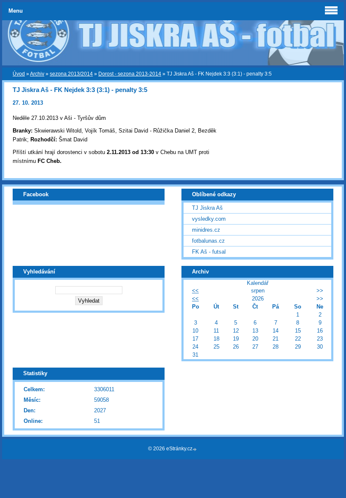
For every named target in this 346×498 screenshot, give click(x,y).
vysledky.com (209, 219)
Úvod (19, 73)
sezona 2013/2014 (71, 73)
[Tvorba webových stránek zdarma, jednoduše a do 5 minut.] (195, 449)
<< (195, 290)
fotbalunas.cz (208, 241)
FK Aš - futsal (209, 252)
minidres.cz (206, 230)
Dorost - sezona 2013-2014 (129, 73)
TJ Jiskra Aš (207, 208)
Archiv (37, 73)
